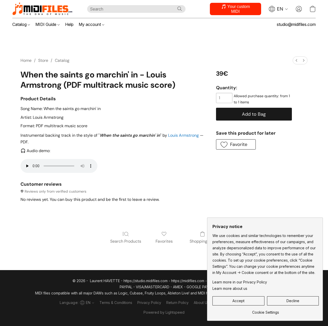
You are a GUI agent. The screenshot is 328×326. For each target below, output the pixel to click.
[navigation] (278, 9)
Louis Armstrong (183, 135)
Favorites (164, 241)
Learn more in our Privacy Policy (239, 282)
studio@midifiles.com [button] (296, 24)
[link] (265, 310)
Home (26, 60)
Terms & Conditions (115, 302)
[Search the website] (179, 8)
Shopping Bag (203, 241)
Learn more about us (229, 288)
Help (69, 24)
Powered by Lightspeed (164, 312)
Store (43, 60)
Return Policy (177, 302)
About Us (201, 302)
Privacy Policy (149, 302)
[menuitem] (296, 60)
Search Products (125, 241)
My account (90, 24)
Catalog (20, 24)
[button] (44, 9)
